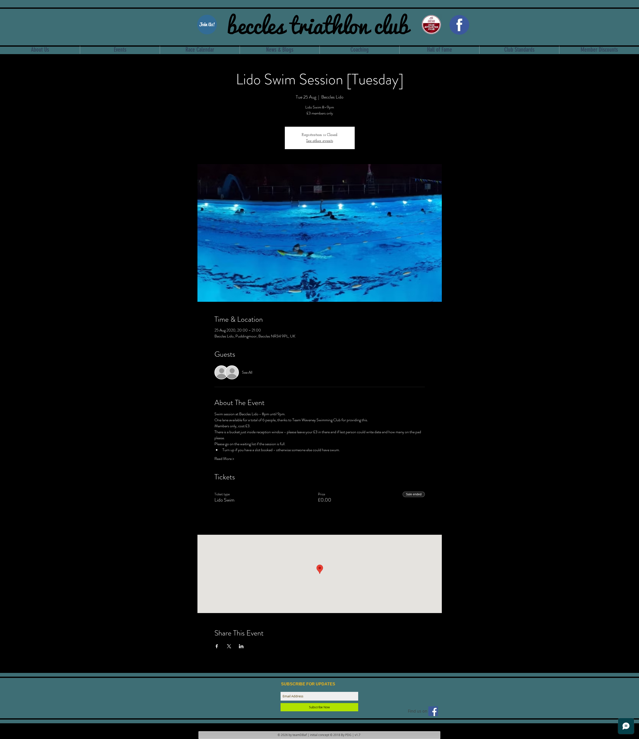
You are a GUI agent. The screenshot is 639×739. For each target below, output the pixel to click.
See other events (319, 141)
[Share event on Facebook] (216, 646)
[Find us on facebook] (433, 711)
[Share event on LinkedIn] (241, 646)
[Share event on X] (229, 646)
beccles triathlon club (318, 23)
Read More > (224, 458)
